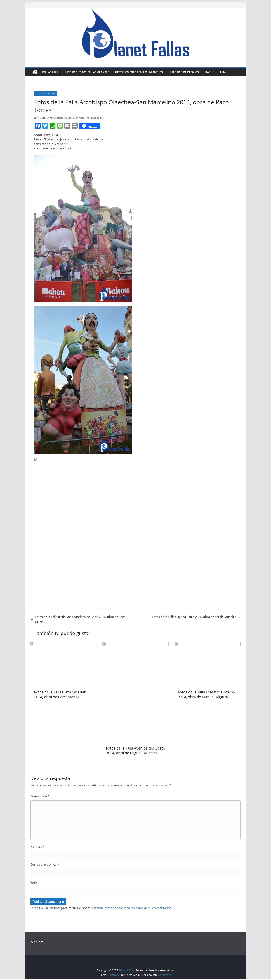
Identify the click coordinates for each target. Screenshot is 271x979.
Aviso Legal (37, 942)
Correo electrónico (44, 865)
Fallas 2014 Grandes (45, 93)
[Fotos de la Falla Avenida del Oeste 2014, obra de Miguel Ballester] (135, 645)
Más (207, 72)
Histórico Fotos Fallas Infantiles (139, 72)
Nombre (37, 847)
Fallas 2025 (50, 72)
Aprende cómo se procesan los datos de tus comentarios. (132, 908)
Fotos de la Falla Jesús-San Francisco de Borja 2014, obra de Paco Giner (80, 619)
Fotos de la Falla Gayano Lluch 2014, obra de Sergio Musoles (194, 617)
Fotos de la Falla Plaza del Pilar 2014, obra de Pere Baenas (60, 694)
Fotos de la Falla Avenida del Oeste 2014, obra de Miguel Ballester (135, 750)
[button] (212, 72)
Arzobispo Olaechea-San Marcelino (71, 117)
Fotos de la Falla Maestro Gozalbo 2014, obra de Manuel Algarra (206, 694)
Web (33, 882)
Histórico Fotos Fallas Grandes (86, 72)
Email (224, 72)
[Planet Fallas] (34, 72)
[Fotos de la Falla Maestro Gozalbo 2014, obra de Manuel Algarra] (207, 645)
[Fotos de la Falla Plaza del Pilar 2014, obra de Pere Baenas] (63, 645)
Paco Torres (97, 117)
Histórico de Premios (184, 72)
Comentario (39, 796)
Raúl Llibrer (43, 117)
